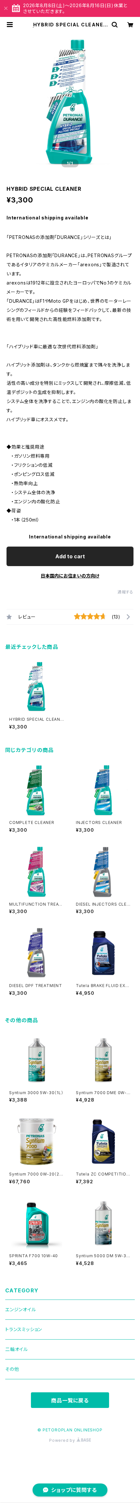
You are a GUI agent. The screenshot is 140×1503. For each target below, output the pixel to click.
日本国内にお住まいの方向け (70, 575)
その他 (12, 1369)
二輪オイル (16, 1349)
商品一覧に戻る (70, 1400)
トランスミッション (23, 1329)
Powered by (63, 1440)
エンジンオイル (20, 1309)
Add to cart (70, 556)
